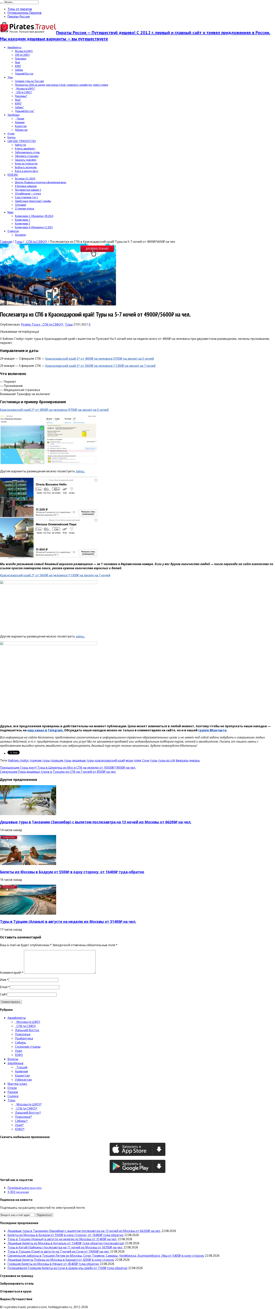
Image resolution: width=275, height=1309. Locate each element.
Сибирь (19, 70)
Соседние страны (27, 1047)
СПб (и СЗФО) (22, 55)
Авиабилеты (14, 47)
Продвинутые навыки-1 (28, 190)
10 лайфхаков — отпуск (28, 193)
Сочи (145, 760)
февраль (182, 760)
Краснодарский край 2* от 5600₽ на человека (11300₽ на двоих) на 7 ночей (100, 366)
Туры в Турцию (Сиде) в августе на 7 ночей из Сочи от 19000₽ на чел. (58, 1251)
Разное (12, 1092)
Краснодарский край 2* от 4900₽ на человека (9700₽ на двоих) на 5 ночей (99, 358)
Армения (20, 122)
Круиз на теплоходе (26, 163)
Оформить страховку (27, 156)
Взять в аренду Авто (26, 171)
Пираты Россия (18, 16)
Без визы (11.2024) (25, 178)
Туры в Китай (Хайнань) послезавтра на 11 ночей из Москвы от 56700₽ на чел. (65, 1247)
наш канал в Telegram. (45, 730)
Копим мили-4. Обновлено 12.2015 (34, 227)
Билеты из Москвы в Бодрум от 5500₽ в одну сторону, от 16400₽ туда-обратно (72, 871)
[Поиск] (1, 3)
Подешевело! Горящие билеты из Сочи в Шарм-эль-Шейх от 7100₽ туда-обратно (67, 1268)
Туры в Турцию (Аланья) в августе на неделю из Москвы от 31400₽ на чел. (68, 921)
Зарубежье (13, 115)
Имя (3, 980)
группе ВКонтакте (212, 730)
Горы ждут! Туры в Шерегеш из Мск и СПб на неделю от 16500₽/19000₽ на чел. (68, 767)
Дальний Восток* (24, 111)
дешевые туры (83, 760)
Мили (10, 212)
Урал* (18, 100)
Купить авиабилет (25, 148)
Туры (10, 77)
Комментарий (11, 973)
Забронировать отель (27, 152)
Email (3, 987)
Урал (17, 62)
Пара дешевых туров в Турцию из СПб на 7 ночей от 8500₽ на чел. (58, 772)
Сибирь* (19, 107)
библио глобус (18, 760)
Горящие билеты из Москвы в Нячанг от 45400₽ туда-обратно (53, 1264)
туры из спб (166, 760)
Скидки (12, 1096)
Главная (6, 242)
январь (194, 760)
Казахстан (21, 126)
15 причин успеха (24, 208)
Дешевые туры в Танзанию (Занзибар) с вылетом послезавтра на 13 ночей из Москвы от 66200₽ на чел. (95, 822)
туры (153, 760)
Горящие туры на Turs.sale (29, 81)
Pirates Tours (31, 324)
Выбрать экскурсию (26, 167)
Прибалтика (24, 1038)
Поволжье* (21, 96)
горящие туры (60, 760)
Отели (10, 133)
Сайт (3, 994)
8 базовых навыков (26, 186)
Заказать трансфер (25, 160)
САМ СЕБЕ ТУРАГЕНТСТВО (21, 141)
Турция (19, 118)
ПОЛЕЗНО (12, 175)
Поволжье (20, 58)
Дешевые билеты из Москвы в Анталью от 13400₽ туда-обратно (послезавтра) (65, 1243)
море (129, 760)
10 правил (20, 205)
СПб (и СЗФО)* (23, 92)
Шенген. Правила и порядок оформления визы (40, 182)
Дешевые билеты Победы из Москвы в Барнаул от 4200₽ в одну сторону (60, 1260)
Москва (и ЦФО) (24, 51)
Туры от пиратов (19, 9)
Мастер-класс (17, 1084)
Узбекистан (21, 130)
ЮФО (18, 66)
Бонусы (11, 137)
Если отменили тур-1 (26, 197)
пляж (137, 760)
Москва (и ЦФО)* (25, 88)
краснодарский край (109, 760)
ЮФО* (18, 103)
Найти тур (20, 145)
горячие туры (40, 760)
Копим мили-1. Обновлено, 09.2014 (34, 216)
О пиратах (13, 231)
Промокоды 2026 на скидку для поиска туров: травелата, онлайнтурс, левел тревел (61, 85)
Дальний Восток (24, 73)
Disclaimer (20, 235)
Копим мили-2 (22, 220)
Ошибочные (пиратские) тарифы (33, 201)
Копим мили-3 (22, 223)
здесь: (80, 471)
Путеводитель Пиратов (24, 13)
